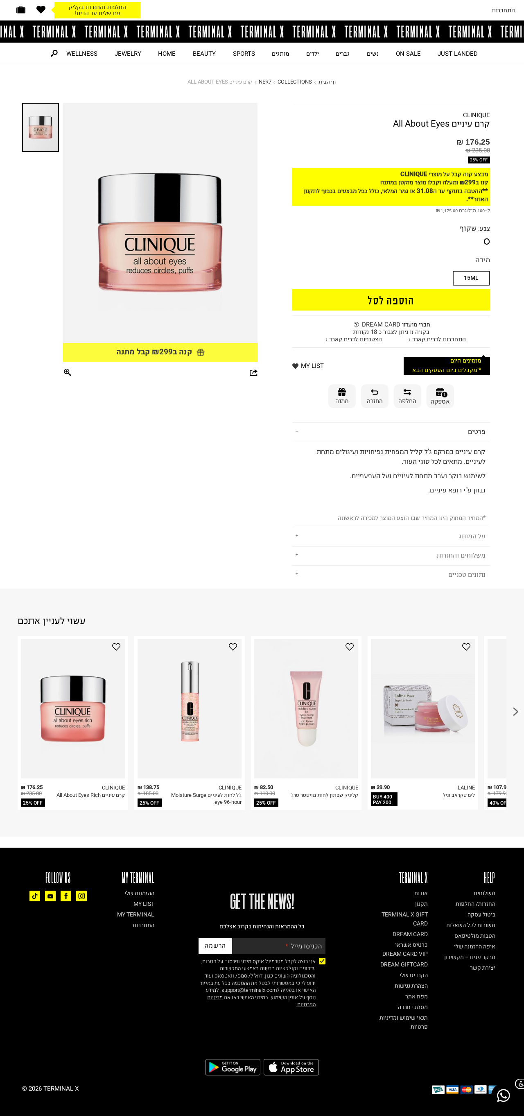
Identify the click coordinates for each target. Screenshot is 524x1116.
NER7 (265, 82)
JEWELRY (128, 53)
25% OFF (479, 160)
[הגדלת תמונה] (67, 373)
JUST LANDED (458, 53)
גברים (343, 53)
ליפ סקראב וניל (459, 795)
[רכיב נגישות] (518, 1084)
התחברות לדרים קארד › (437, 339)
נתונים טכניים (467, 574)
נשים (373, 53)
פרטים (477, 431)
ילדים (312, 53)
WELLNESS (81, 53)
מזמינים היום (466, 361)
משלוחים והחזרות (461, 555)
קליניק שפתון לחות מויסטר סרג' (324, 795)
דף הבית (327, 82)
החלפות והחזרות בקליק (97, 7)
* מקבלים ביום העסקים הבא (447, 370)
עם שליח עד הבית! (97, 13)
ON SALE (408, 53)
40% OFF (499, 803)
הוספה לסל (391, 299)
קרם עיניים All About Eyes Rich (90, 795)
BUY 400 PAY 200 (382, 799)
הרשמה (215, 945)
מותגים (280, 53)
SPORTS (244, 53)
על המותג (472, 536)
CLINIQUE (476, 115)
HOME (167, 53)
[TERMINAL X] (262, 31)
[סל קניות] (21, 9)
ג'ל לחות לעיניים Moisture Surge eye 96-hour (206, 798)
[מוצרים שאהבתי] (41, 9)
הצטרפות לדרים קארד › (353, 339)
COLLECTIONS (295, 82)
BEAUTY (204, 53)
